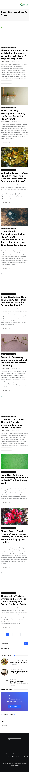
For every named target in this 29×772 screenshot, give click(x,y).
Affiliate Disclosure (17, 756)
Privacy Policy (6, 756)
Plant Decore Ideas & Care (16, 669)
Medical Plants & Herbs (16, 659)
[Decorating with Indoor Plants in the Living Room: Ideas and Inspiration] (4, 672)
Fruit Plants (13, 679)
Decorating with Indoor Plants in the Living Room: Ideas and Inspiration (19, 673)
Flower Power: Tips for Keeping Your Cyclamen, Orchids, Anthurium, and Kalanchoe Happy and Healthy (14, 536)
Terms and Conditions (18, 754)
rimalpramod (5, 61)
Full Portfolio (14, 706)
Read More (5, 142)
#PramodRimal (15, 765)
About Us (8, 754)
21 (18, 634)
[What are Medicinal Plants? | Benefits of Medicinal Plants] (4, 661)
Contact (26, 756)
